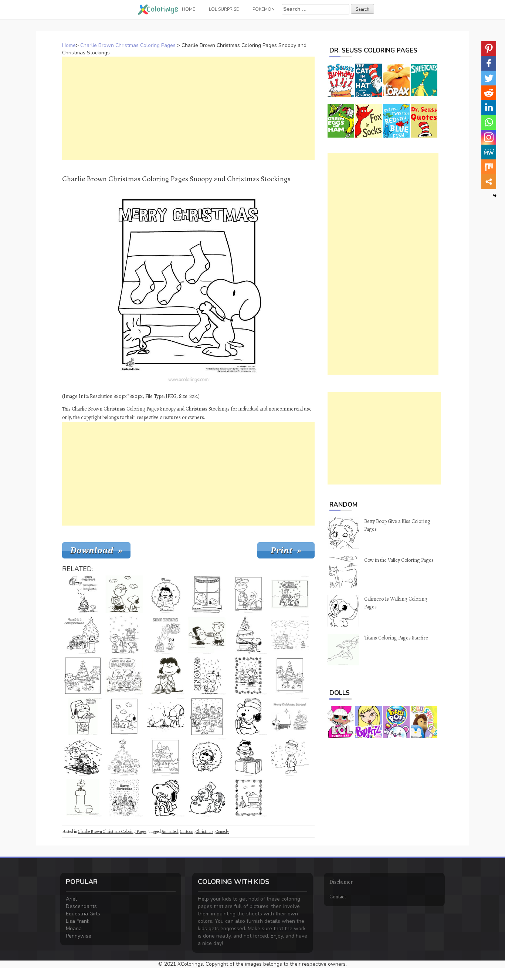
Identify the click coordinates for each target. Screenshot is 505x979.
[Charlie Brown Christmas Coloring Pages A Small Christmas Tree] (124, 635)
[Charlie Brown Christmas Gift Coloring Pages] (124, 594)
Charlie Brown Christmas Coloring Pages (128, 45)
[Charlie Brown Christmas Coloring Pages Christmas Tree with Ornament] (248, 594)
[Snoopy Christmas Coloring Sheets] (82, 797)
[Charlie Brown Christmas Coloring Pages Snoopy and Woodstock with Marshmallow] (165, 716)
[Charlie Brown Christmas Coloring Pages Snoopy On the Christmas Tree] (124, 757)
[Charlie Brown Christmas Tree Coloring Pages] (82, 675)
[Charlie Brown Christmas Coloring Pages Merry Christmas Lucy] (165, 594)
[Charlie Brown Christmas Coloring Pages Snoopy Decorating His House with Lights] (248, 635)
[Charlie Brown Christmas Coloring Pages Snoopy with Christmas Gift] (248, 716)
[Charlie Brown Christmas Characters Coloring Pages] (124, 797)
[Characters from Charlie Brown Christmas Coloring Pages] (207, 716)
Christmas (204, 831)
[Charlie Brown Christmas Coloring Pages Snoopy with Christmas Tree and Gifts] (82, 635)
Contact (337, 896)
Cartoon (186, 831)
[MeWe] (488, 152)
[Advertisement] (188, 108)
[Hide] (495, 196)
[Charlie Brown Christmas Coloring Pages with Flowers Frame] (248, 675)
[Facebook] (488, 63)
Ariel (71, 898)
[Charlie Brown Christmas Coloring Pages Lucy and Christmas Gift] (248, 757)
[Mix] (488, 166)
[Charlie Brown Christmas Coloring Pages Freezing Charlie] (290, 757)
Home (69, 45)
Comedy (222, 831)
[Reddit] (488, 92)
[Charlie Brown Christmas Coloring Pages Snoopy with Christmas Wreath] (207, 757)
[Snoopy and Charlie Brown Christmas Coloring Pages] (165, 757)
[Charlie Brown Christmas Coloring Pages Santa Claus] (207, 635)
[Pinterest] (488, 48)
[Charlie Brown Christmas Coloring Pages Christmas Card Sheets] (248, 797)
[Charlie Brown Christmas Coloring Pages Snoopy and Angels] (165, 635)
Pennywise (78, 935)
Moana (74, 928)
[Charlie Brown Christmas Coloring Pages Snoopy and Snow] (207, 675)
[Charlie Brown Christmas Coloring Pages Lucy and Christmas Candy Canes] (165, 675)
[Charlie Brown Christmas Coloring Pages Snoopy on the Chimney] (82, 716)
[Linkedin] (488, 107)
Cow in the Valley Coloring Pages (399, 560)
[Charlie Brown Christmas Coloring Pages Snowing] (290, 635)
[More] (488, 181)
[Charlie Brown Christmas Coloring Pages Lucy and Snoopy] (290, 675)
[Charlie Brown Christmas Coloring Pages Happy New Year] (124, 675)
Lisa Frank (77, 921)
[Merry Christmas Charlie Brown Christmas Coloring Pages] (207, 594)
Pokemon (264, 9)
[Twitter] (488, 78)
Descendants (81, 906)
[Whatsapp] (488, 122)
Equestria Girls (83, 913)
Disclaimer (341, 881)
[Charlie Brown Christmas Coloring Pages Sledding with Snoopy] (82, 757)
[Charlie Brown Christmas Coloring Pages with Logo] (290, 594)
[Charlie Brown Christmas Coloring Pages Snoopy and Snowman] (207, 797)
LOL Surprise (224, 9)
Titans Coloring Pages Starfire (396, 637)
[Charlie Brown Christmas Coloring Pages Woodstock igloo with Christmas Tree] (124, 716)
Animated (170, 831)
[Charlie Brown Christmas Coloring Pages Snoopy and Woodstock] (165, 797)
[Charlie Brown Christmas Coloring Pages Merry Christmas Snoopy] (290, 716)
